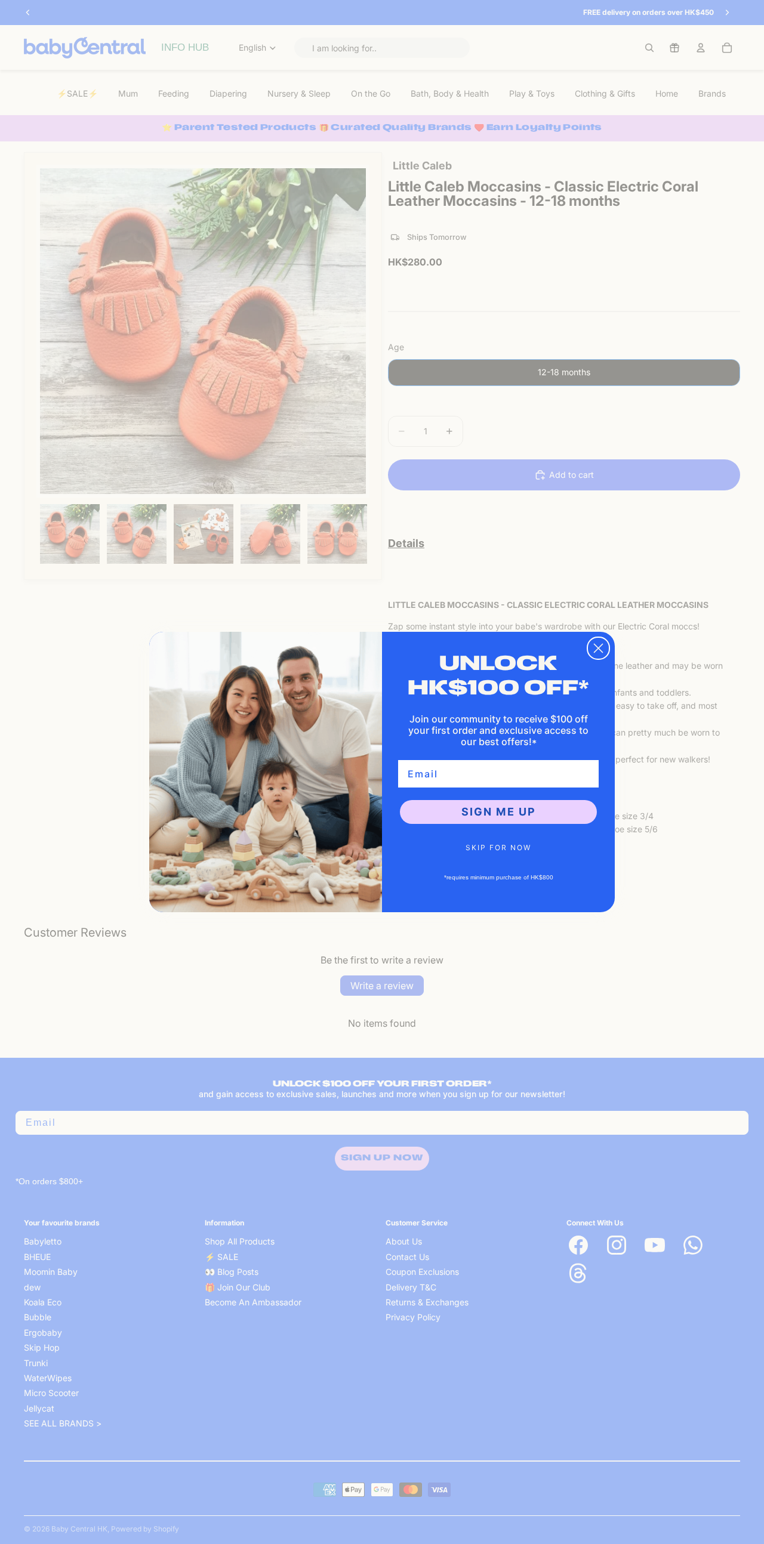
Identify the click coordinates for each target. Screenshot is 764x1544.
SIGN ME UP (498, 811)
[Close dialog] (598, 648)
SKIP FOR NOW (498, 847)
